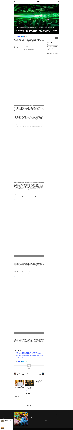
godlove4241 (29, 368)
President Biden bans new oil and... (8, 427)
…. (42, 1)
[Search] (58, 1)
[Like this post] (19, 36)
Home (18, 27)
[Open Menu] (14, 1)
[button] (15, 385)
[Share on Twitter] (23, 36)
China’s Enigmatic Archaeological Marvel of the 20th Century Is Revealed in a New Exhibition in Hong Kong (28, 357)
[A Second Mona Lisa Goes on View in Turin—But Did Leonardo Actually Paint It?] (29, 383)
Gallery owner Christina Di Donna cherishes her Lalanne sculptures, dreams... (19, 387)
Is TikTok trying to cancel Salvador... (5, 424)
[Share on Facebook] (21, 36)
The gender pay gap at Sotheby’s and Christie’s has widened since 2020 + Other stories (26, 352)
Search (47, 36)
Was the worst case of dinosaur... (8, 420)
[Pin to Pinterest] (24, 36)
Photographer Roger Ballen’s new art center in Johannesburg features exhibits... (38, 381)
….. (44, 1)
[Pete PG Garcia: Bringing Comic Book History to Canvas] (21, 419)
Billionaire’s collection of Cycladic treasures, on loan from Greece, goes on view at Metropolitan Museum (52, 54)
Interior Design (22, 27)
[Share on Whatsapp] (26, 36)
